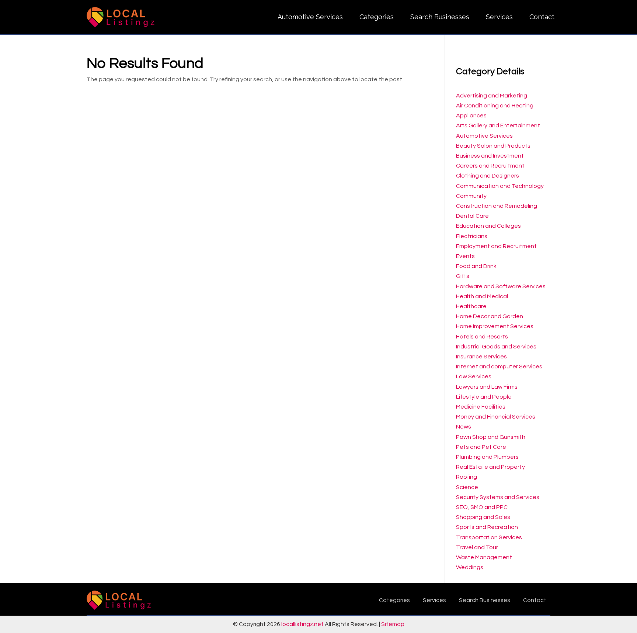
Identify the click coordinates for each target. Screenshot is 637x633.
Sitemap (392, 624)
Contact (541, 17)
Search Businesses (439, 17)
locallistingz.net (302, 624)
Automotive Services (310, 17)
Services (499, 17)
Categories (376, 17)
